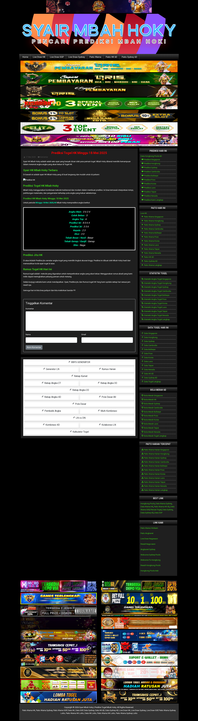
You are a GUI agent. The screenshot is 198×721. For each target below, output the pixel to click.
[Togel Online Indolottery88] (139, 648)
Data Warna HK (147, 507)
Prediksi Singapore (152, 159)
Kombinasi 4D (52, 424)
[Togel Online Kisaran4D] (99, 103)
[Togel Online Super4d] (99, 91)
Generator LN (52, 369)
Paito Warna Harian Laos (154, 478)
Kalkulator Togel (80, 431)
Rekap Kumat (80, 376)
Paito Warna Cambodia (153, 229)
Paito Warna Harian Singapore (156, 450)
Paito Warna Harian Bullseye (155, 466)
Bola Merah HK (150, 399)
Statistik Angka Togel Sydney (156, 287)
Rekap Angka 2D (80, 390)
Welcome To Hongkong (150, 560)
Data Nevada (149, 369)
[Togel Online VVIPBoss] (99, 66)
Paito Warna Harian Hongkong (156, 454)
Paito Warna (95, 57)
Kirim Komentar (34, 347)
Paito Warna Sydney (152, 225)
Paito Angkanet (147, 533)
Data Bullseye (149, 349)
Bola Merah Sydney (152, 404)
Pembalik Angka (52, 411)
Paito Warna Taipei (151, 249)
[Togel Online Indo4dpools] (58, 697)
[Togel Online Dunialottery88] (139, 623)
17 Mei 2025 (31, 157)
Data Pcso (148, 353)
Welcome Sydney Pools (150, 555)
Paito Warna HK (28, 710)
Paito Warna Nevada (152, 253)
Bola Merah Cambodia (153, 408)
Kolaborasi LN (108, 424)
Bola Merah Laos (151, 424)
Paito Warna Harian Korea (154, 474)
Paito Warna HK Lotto (75, 713)
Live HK (144, 213)
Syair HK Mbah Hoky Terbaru (40, 170)
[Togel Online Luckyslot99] (139, 599)
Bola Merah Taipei (151, 428)
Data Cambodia (150, 345)
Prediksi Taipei (150, 192)
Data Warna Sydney (164, 503)
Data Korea (148, 357)
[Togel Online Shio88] (139, 685)
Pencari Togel (156, 510)
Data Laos (148, 361)
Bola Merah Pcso (151, 416)
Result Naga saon (148, 544)
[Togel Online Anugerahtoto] (139, 636)
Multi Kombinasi (108, 411)
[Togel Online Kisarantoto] (99, 116)
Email (83, 334)
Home (25, 57)
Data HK (71, 710)
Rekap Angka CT (52, 383)
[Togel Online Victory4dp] (58, 599)
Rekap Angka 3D (108, 383)
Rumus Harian (108, 369)
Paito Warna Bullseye (152, 233)
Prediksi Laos (149, 188)
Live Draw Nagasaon (149, 539)
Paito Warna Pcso (151, 237)
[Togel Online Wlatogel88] (58, 660)
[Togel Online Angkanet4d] (139, 660)
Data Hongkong (150, 337)
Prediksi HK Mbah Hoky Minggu (39, 198)
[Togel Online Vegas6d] (58, 623)
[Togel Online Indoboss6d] (139, 586)
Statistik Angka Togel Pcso (155, 299)
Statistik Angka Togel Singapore (157, 279)
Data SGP (158, 513)
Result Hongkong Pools (150, 565)
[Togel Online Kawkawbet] (58, 611)
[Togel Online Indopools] (139, 673)
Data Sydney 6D (150, 378)
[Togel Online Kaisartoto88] (58, 685)
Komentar (44, 157)
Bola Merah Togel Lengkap (155, 436)
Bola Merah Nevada (152, 432)
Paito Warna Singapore (153, 217)
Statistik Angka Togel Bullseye (156, 295)
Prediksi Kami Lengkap (153, 200)
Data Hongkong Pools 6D (151, 156)
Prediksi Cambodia (152, 172)
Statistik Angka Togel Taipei (155, 311)
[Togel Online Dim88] (99, 79)
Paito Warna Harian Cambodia (156, 462)
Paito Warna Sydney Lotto (126, 713)
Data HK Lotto (90, 713)
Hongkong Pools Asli (149, 571)
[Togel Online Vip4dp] (139, 611)
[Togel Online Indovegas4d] (139, 697)
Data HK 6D (149, 374)
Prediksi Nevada (151, 196)
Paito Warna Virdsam (149, 528)
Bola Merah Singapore (153, 395)
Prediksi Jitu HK (32, 255)
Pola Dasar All (108, 397)
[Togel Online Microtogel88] (58, 586)
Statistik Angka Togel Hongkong (157, 283)
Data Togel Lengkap (152, 382)
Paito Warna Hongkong (154, 221)
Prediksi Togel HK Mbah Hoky (41, 185)
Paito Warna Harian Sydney (155, 458)
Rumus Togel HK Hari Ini (37, 269)
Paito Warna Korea (151, 241)
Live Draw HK (39, 57)
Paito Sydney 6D (129, 57)
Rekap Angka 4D (52, 397)
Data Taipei (148, 365)
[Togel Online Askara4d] (58, 636)
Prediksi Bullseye (151, 176)
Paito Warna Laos (151, 245)
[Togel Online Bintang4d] (58, 648)
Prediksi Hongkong (152, 163)
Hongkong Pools (148, 503)
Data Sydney (149, 341)
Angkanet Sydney (148, 549)
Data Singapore (150, 333)
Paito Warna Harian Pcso (154, 470)
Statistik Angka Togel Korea (155, 303)
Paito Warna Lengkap (153, 265)
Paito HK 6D (111, 57)
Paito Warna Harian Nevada (155, 486)
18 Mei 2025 (62, 198)
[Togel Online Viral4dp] (99, 140)
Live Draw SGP (57, 57)
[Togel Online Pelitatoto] (99, 128)
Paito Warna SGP (60, 710)
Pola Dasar (80, 404)
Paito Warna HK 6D (162, 507)
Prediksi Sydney (150, 167)
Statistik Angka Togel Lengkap (157, 319)
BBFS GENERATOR (80, 362)
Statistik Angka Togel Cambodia (157, 291)
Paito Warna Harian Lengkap (156, 490)
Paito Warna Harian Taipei (154, 482)
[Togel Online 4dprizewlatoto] (58, 673)
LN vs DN (80, 417)
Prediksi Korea (150, 184)
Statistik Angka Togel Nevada (156, 315)
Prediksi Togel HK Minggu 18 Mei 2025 (79, 153)
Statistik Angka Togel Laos (155, 307)
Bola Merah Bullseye (152, 412)
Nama (28, 334)
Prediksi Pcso (149, 180)
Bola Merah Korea (151, 420)
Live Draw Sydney (76, 57)
